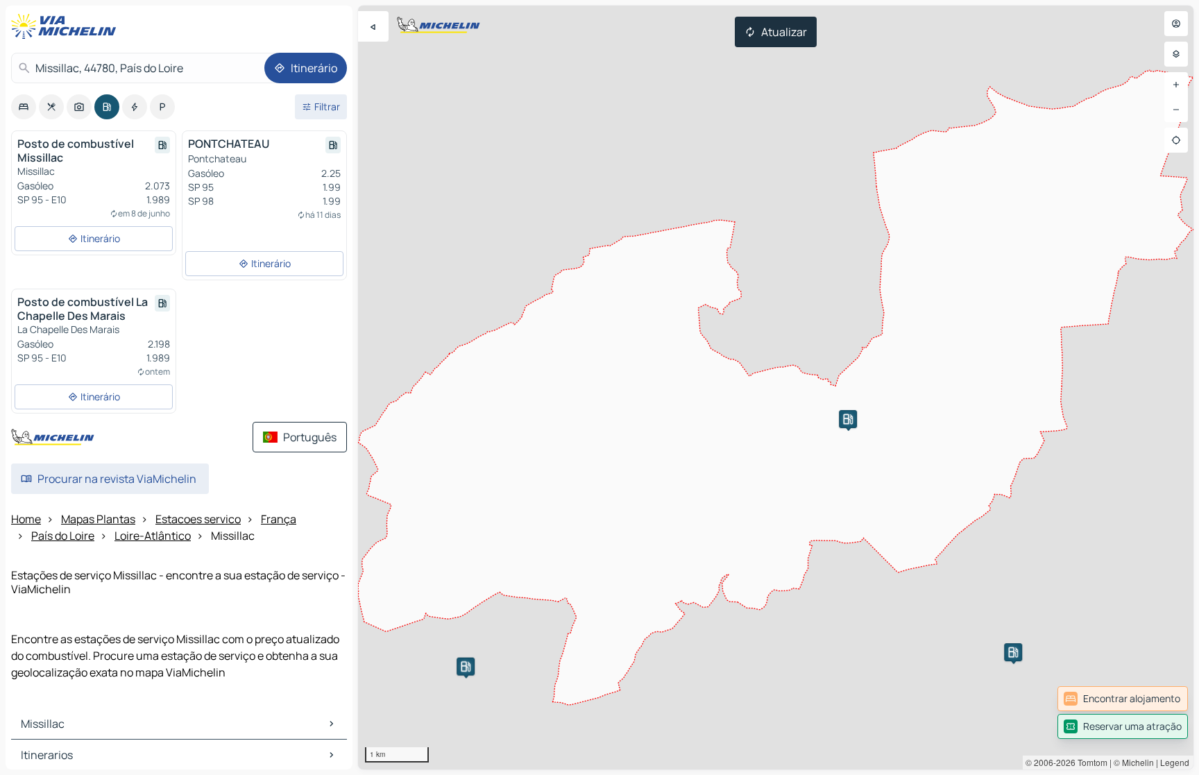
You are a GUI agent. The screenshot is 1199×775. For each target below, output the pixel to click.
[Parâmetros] (1176, 54)
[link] (1122, 698)
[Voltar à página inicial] (66, 26)
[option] (23, 106)
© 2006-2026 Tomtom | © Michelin (1090, 762)
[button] (848, 419)
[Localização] (1176, 140)
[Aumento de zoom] (1176, 84)
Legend (1174, 762)
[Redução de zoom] (1176, 109)
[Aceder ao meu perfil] (1176, 23)
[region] (775, 387)
